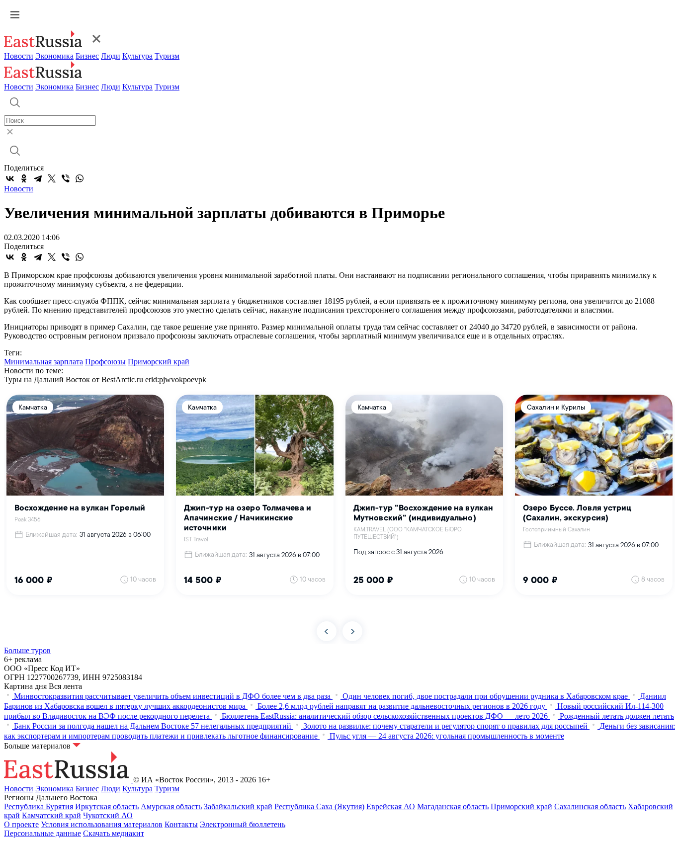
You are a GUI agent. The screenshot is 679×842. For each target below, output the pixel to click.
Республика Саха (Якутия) (319, 806)
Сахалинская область (590, 806)
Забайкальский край (238, 806)
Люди (110, 56)
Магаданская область (453, 806)
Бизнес (87, 56)
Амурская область (171, 806)
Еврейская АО (390, 806)
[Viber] (66, 178)
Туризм (167, 56)
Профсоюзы (105, 361)
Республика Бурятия (38, 806)
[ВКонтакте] (10, 178)
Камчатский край (51, 815)
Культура (137, 56)
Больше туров (27, 650)
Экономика (54, 56)
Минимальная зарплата (43, 361)
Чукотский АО (108, 815)
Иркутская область (107, 806)
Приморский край (158, 361)
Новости (18, 56)
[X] (52, 178)
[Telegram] (38, 178)
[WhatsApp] (79, 178)
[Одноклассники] (24, 178)
